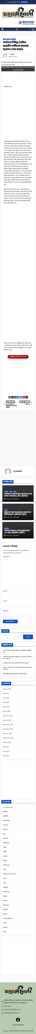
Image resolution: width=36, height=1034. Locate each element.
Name (5, 591)
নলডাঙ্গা (5, 856)
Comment (6, 557)
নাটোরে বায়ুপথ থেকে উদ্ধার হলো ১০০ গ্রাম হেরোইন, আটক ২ (17, 531)
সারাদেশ (5, 927)
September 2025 (8, 738)
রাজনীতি (5, 910)
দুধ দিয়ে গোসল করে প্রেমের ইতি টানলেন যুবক (15, 663)
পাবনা (4, 870)
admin (12, 54)
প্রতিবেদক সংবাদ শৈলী (9, 874)
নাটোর (8, 39)
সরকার (5, 923)
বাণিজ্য (5, 896)
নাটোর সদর (13, 39)
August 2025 (7, 742)
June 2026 (6, 698)
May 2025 (6, 756)
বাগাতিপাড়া (6, 892)
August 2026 (7, 689)
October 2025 (7, 734)
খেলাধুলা (5, 838)
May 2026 (6, 702)
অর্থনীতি (5, 812)
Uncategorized (8, 807)
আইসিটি (5, 816)
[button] (30, 29)
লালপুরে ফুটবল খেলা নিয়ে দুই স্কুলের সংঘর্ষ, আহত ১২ (24, 402)
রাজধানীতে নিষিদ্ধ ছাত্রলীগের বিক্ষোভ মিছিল (15, 674)
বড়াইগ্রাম (5, 887)
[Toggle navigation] (17, 29)
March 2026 (7, 711)
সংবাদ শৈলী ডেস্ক (7, 919)
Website (5, 611)
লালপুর (5, 914)
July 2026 (6, 694)
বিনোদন (5, 901)
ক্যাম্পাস (5, 829)
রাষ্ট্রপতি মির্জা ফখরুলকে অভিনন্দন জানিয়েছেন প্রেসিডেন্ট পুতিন (17, 513)
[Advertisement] (18, 79)
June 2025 (6, 751)
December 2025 (8, 725)
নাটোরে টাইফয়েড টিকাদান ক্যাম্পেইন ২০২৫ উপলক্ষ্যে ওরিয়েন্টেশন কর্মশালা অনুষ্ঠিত (11, 404)
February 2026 (7, 716)
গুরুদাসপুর (6, 491)
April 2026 (6, 707)
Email (5, 601)
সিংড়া (4, 932)
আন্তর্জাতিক (6, 821)
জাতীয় (4, 39)
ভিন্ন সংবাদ (6, 905)
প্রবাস (4, 878)
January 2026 (7, 720)
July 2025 (6, 747)
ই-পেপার (5, 825)
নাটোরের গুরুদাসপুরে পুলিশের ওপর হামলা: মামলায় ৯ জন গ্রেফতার (18, 495)
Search (5, 631)
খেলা (4, 834)
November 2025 (8, 729)
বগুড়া (4, 883)
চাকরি (4, 847)
